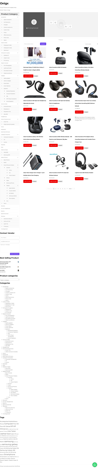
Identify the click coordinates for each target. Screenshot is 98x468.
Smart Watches (7, 85)
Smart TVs (6, 121)
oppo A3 (13, 434)
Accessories (3, 17)
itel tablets (11, 193)
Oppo (7, 180)
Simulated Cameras (8, 70)
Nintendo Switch (7, 106)
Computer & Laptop (5, 52)
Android (8, 167)
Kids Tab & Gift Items (5, 131)
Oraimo (4, 435)
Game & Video (4, 103)
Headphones (4, 116)
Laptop (3, 434)
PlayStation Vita (7, 111)
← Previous (49, 188)
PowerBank (14, 437)
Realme (2, 211)
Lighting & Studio (7, 68)
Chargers (6, 24)
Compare (36, 76)
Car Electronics (7, 22)
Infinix (10, 170)
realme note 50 (12, 439)
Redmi (2, 441)
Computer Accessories (8, 137)
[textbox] (9, 280)
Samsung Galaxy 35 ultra (6, 446)
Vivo (7, 200)
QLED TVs (6, 223)
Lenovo (5, 142)
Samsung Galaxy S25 (5, 452)
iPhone (8, 177)
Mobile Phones (4, 157)
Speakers (6, 88)
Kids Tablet (12, 431)
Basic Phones (7, 159)
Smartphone (9, 454)
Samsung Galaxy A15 (12, 448)
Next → (70, 188)
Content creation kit (8, 27)
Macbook (3, 144)
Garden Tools (6, 29)
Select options (28, 76)
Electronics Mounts (8, 218)
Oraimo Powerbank (10, 435)
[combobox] (9, 280)
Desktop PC (6, 55)
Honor (2, 126)
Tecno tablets (12, 198)
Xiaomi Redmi (12, 175)
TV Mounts (6, 226)
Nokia (5, 162)
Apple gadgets (7, 78)
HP (4, 139)
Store (5, 10)
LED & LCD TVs (7, 221)
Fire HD (16, 424)
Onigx (4, 3)
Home (1, 10)
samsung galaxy (10, 444)
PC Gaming (6, 60)
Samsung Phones (10, 182)
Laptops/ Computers (5, 134)
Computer (8, 424)
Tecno (5, 203)
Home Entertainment (6, 119)
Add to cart (53, 73)
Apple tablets (12, 188)
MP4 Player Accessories (11, 98)
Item (6, 431)
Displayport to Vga (8, 47)
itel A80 (10, 429)
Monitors (3, 205)
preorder (1, 439)
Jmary (5, 32)
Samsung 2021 (7, 154)
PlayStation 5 (6, 109)
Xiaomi (13, 458)
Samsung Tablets (13, 195)
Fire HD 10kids (5, 426)
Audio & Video (4, 42)
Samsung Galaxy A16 (7, 450)
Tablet (8, 456)
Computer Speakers (10, 93)
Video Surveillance (8, 73)
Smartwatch (3, 456)
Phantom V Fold (7, 437)
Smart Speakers (9, 101)
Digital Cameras (4, 63)
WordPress (17, 466)
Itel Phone (14, 429)
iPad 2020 (6, 152)
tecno (12, 456)
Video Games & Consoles (9, 124)
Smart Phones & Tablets (9, 165)
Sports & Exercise (4, 213)
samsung (8, 441)
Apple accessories (7, 19)
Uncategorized (4, 228)
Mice (2, 147)
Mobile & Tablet (4, 149)
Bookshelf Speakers (10, 91)
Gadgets (3, 75)
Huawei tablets (12, 190)
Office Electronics (7, 35)
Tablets (8, 185)
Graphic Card (6, 57)
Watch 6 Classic (6, 458)
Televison (3, 216)
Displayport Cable (8, 45)
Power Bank (6, 83)
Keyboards (3, 129)
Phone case (6, 37)
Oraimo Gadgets (7, 80)
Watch (5, 40)
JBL (7, 96)
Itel (9, 172)
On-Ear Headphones (5, 208)
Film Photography (8, 65)
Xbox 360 (6, 114)
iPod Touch (6, 50)
